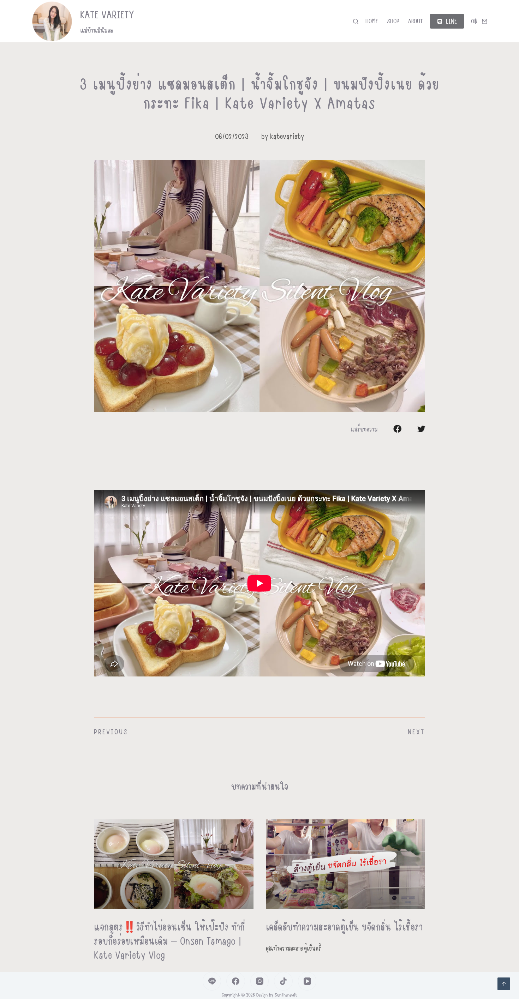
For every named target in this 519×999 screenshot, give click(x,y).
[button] (397, 429)
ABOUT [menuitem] (415, 21)
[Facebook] (235, 981)
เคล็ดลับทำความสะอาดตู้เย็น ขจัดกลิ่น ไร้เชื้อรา (344, 926)
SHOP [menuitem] (393, 21)
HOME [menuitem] (371, 21)
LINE (451, 21)
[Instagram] (259, 981)
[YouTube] (307, 981)
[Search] (355, 21)
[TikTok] (283, 981)
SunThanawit (286, 995)
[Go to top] (503, 983)
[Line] (212, 981)
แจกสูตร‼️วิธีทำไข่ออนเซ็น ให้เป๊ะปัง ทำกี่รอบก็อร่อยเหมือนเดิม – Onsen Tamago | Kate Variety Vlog (169, 940)
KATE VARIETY (107, 14)
